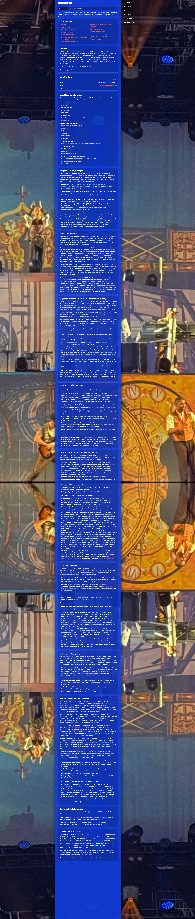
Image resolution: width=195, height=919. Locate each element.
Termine (128, 18)
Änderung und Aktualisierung (97, 39)
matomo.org (80, 800)
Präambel (64, 24)
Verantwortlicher (65, 27)
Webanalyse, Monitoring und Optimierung (101, 34)
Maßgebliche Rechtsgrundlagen (69, 32)
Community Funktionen (96, 29)
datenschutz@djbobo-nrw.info (108, 85)
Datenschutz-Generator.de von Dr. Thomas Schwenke (87, 858)
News (126, 10)
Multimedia (130, 23)
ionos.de (92, 556)
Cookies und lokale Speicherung (98, 36)
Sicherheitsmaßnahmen (67, 34)
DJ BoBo (128, 14)
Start (71, 8)
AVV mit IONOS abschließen (106, 558)
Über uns (76, 8)
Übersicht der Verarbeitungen (69, 29)
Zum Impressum (112, 88)
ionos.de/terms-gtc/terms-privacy (70, 558)
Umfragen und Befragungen (97, 31)
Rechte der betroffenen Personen (70, 41)
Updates (128, 6)
